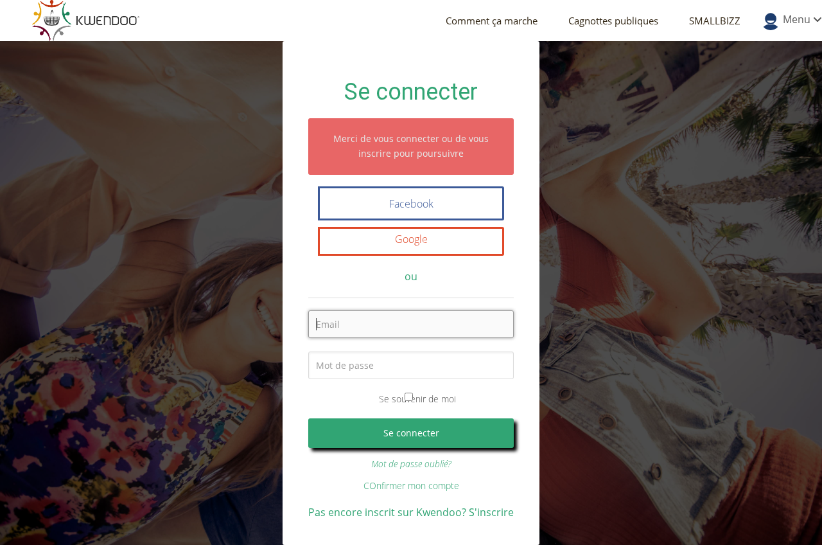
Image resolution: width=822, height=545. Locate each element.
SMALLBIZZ (714, 20)
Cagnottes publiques (613, 20)
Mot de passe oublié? (411, 464)
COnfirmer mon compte (411, 485)
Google (411, 239)
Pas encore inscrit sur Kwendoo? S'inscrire (411, 512)
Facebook (411, 204)
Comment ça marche (492, 20)
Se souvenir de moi (417, 399)
